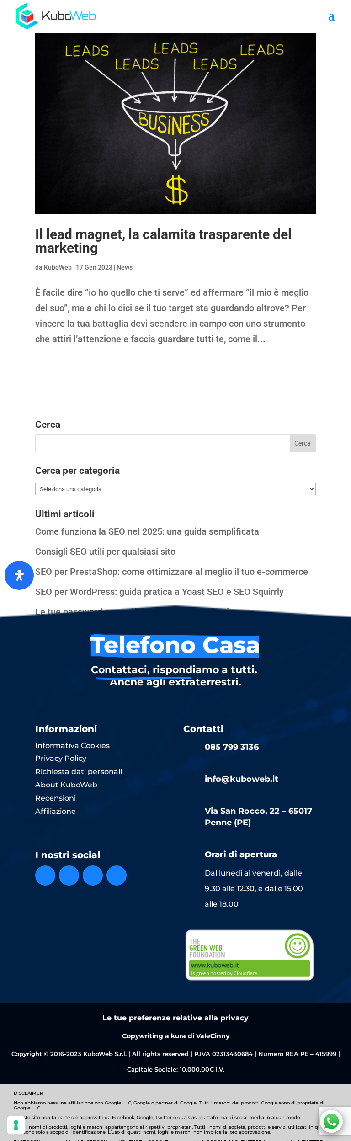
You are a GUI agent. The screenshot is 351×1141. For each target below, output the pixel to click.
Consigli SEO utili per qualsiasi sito (105, 551)
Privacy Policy (60, 758)
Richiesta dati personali (78, 771)
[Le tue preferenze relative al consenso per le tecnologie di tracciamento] (16, 1125)
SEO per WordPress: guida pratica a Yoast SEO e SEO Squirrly (159, 591)
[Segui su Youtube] (116, 875)
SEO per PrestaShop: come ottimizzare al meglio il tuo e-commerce (171, 571)
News (125, 267)
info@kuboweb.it (241, 779)
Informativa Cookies (72, 745)
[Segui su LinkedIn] (93, 875)
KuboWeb (58, 267)
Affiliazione (55, 811)
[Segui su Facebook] (45, 875)
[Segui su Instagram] (69, 875)
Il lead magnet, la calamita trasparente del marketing (163, 241)
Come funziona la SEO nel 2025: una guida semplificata (147, 531)
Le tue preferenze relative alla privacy (175, 1018)
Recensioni (55, 798)
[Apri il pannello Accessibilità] (19, 575)
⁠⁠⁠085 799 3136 (232, 747)
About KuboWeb (66, 784)
